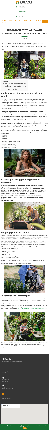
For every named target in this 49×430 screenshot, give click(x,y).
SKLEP (24, 365)
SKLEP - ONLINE (45, 21)
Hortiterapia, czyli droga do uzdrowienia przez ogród (14, 83)
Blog (25, 20)
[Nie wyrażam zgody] (47, 426)
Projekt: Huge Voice (6, 398)
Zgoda (25, 428)
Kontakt (38, 20)
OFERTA (10, 365)
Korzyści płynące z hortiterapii (9, 88)
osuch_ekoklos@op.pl (7, 388)
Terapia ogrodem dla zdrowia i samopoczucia (13, 85)
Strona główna (4, 21)
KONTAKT (30, 365)
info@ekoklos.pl (22, 11)
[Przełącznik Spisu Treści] (25, 82)
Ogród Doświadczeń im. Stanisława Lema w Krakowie (30, 308)
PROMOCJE (17, 365)
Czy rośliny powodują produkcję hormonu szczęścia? (14, 86)
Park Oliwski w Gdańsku (20, 310)
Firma (31, 20)
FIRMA (3, 365)
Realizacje (18, 20)
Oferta (11, 20)
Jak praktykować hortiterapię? (10, 89)
